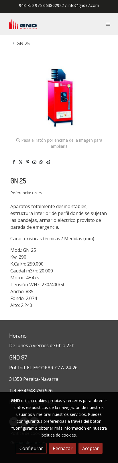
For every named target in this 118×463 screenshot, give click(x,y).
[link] (23, 24)
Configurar (31, 448)
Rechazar (62, 448)
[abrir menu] (108, 24)
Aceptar (90, 448)
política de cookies (59, 435)
